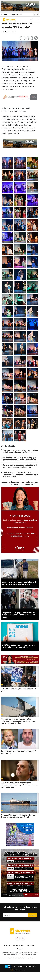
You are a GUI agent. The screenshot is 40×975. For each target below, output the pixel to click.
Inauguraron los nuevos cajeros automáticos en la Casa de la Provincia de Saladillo (20, 451)
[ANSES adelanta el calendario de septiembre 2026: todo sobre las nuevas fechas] (20, 632)
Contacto (20, 949)
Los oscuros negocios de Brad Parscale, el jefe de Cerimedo (19, 752)
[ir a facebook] (17, 938)
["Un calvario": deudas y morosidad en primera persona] (20, 676)
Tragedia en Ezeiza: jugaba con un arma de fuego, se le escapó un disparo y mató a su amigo (18, 615)
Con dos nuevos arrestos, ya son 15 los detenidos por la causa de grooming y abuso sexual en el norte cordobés (18, 721)
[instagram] (37, 14)
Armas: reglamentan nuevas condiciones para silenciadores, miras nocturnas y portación (20, 483)
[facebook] (34, 14)
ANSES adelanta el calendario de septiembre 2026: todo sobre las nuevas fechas (19, 646)
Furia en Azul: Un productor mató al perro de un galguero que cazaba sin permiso (20, 466)
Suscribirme (32, 915)
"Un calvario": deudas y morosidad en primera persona (18, 690)
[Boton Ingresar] (31, 19)
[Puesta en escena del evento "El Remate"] (7, 163)
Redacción (7, 945)
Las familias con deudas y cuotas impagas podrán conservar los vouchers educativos (19, 458)
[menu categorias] (37, 19)
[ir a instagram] (23, 938)
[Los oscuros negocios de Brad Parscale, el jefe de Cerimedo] (20, 739)
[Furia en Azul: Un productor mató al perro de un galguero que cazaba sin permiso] (20, 569)
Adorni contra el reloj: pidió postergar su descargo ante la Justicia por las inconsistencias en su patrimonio (19, 785)
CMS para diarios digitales (20, 970)
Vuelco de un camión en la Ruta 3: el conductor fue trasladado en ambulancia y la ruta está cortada (20, 474)
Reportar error (32, 945)
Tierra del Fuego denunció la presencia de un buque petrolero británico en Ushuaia (18, 816)
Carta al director (18, 945)
